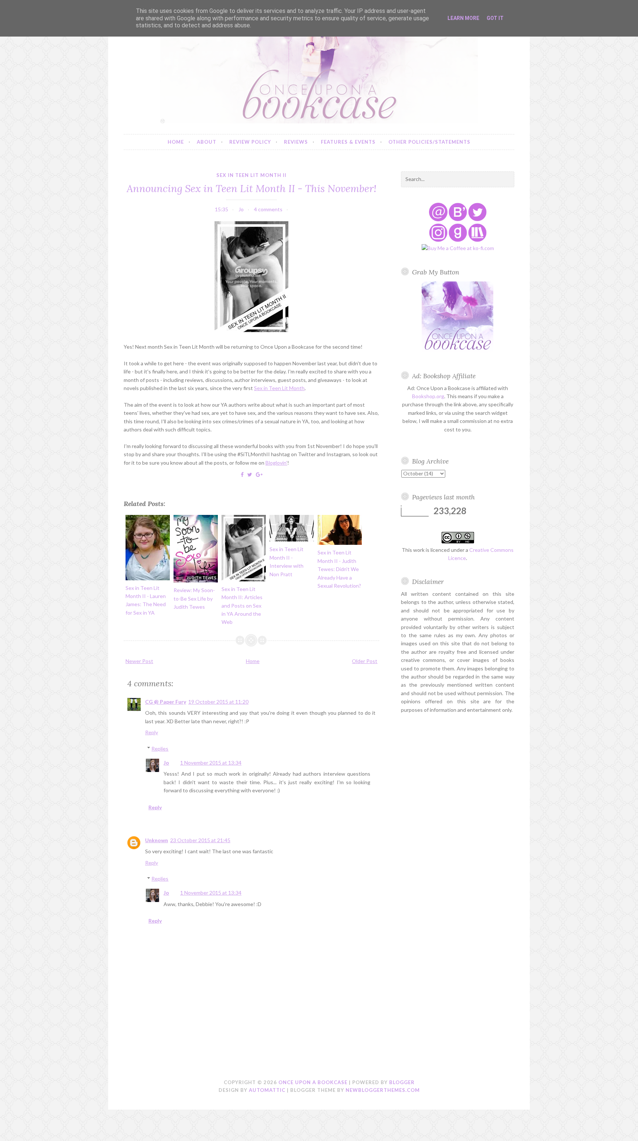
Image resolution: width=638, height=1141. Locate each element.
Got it (495, 18)
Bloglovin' (276, 463)
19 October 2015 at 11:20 (218, 701)
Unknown (156, 840)
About (206, 142)
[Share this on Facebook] (242, 474)
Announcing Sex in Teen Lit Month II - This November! (251, 188)
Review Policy (250, 142)
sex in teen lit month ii (251, 175)
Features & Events (348, 142)
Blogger (402, 1082)
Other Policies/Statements (429, 142)
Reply (151, 732)
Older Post (364, 661)
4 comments (268, 209)
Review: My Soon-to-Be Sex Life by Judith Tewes (194, 598)
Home (176, 142)
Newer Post (139, 661)
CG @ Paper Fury (165, 701)
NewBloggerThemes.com (383, 1090)
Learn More (463, 18)
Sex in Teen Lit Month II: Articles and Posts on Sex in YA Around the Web (242, 605)
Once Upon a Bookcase (312, 1082)
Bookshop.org (428, 396)
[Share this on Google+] (259, 474)
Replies (159, 748)
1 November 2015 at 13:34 (210, 762)
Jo (166, 762)
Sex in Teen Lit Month (279, 388)
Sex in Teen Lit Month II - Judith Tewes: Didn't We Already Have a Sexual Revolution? (339, 569)
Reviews (296, 142)
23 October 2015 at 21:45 (200, 840)
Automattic (267, 1090)
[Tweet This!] (250, 474)
